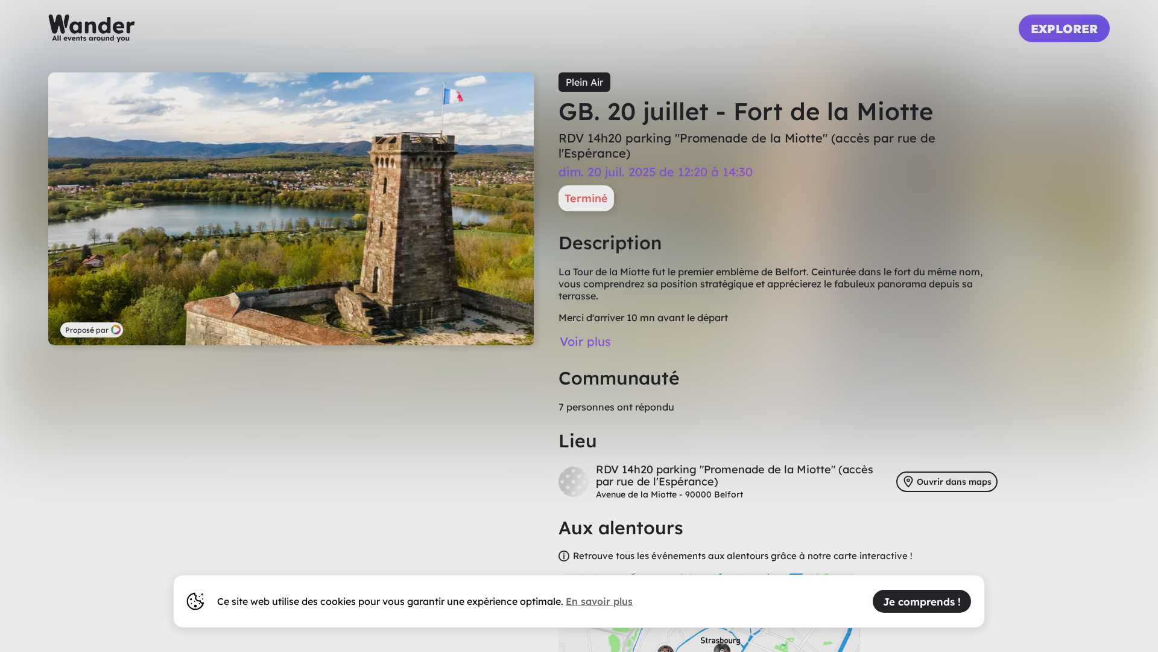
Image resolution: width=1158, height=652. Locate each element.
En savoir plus (599, 601)
